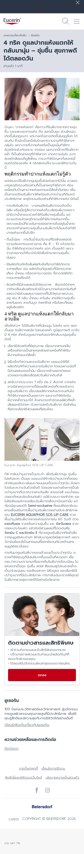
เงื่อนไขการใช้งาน (53, 768)
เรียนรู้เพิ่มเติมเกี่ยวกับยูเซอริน (26, 725)
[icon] (36, 790)
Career (14, 819)
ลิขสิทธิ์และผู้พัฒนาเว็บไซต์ (23, 777)
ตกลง (42, 675)
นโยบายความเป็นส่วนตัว (62, 777)
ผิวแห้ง (35, 35)
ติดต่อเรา (11, 748)
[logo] (12, 21)
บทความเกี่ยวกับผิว (15, 35)
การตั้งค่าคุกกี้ (28, 768)
